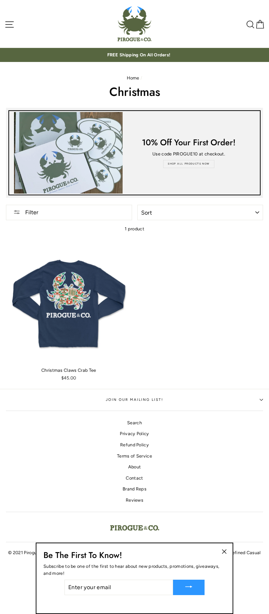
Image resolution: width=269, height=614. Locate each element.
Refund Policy (134, 444)
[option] (134, 54)
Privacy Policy (134, 433)
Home (133, 78)
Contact (134, 478)
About (134, 466)
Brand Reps (134, 488)
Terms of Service (134, 456)
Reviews (134, 500)
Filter (31, 212)
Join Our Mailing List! (135, 399)
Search (134, 422)
